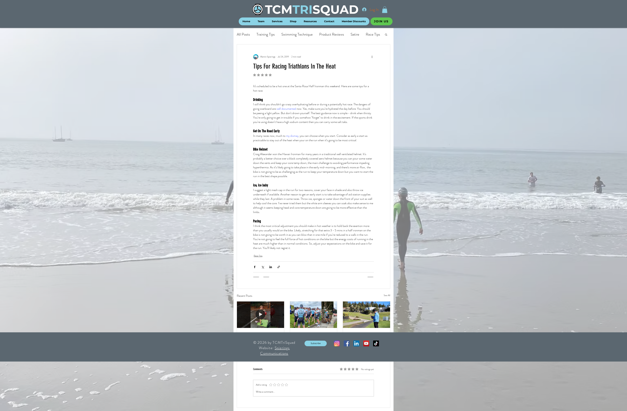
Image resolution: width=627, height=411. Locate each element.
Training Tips (266, 34)
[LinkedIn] (356, 343)
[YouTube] (366, 343)
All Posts (243, 34)
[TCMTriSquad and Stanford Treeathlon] (313, 314)
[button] (384, 9)
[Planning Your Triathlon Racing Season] (366, 314)
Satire (355, 34)
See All (387, 295)
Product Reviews (331, 34)
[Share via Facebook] (254, 267)
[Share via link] (278, 267)
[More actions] (372, 57)
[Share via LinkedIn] (270, 267)
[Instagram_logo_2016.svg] (337, 343)
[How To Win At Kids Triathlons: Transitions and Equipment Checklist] (260, 314)
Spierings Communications (275, 350)
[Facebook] (347, 343)
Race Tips (373, 34)
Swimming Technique (297, 34)
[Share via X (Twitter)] (262, 267)
